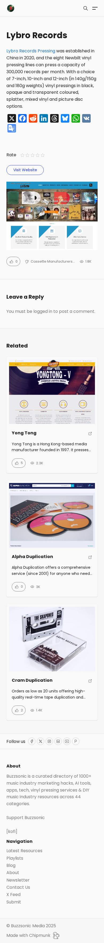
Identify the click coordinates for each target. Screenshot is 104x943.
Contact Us (18, 887)
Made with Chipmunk (28, 935)
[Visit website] (90, 435)
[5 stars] (42, 155)
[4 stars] (37, 155)
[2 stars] (27, 155)
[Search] (85, 8)
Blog (10, 865)
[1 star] (22, 155)
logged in (42, 311)
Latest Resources (24, 851)
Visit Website (25, 170)
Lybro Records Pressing (30, 51)
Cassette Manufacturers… (53, 261)
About (12, 873)
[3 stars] (32, 155)
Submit (13, 902)
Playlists (14, 858)
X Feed (13, 895)
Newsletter (18, 880)
